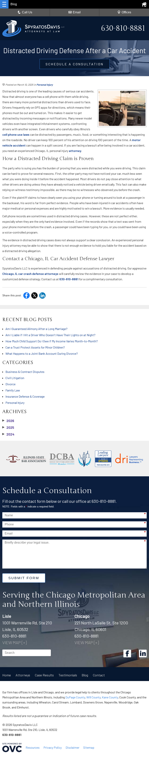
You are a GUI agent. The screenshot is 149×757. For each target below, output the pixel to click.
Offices (126, 12)
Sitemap (88, 747)
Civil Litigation (14, 378)
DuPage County (75, 697)
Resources (33, 747)
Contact (99, 675)
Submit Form (23, 578)
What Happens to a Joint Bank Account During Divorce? (41, 353)
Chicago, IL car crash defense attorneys (30, 273)
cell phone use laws (15, 134)
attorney (75, 151)
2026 (8, 421)
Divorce (10, 384)
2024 (8, 434)
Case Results (44, 675)
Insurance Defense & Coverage (25, 396)
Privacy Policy (52, 747)
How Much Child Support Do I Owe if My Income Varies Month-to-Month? (51, 341)
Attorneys (23, 675)
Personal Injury (44, 84)
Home (6, 675)
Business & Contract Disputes (24, 371)
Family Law (12, 390)
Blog (85, 675)
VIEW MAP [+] (14, 642)
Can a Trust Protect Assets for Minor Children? (35, 347)
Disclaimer (72, 747)
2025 (8, 427)
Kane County (110, 697)
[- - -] (4, 4)
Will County (93, 697)
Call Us (27, 12)
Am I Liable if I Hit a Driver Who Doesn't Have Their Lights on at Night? (50, 335)
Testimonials (67, 675)
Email (77, 12)
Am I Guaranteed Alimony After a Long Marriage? (36, 329)
